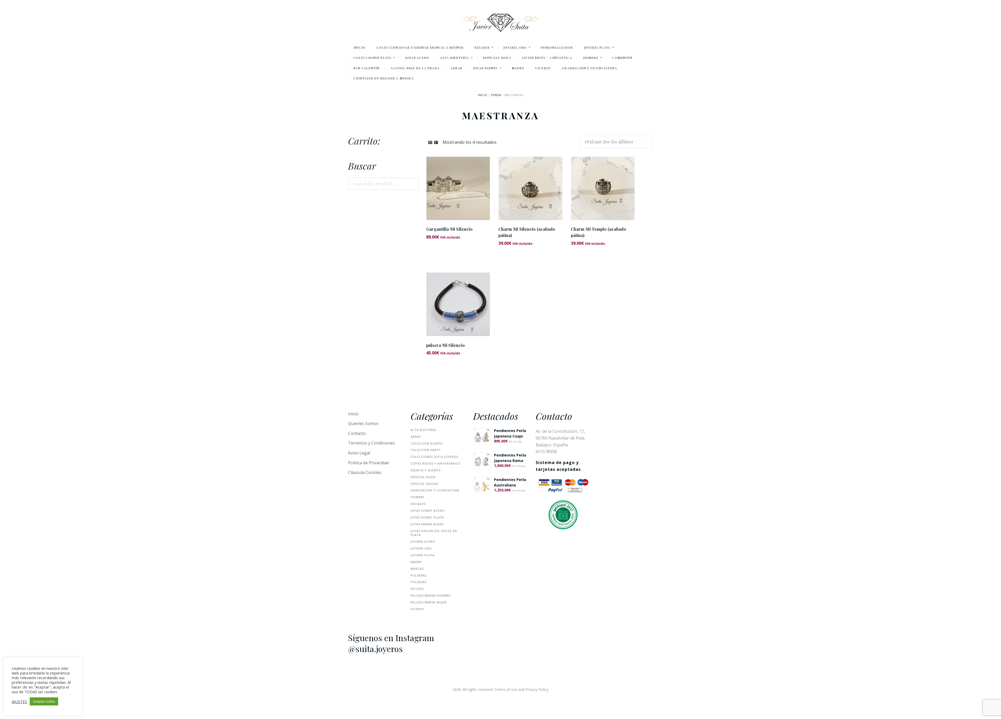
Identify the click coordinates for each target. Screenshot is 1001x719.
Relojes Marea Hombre (430, 595)
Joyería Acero (423, 541)
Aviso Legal (359, 453)
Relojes (417, 589)
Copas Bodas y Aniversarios (435, 463)
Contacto (357, 433)
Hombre (417, 497)
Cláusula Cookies (364, 472)
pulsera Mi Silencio (445, 345)
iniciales (418, 504)
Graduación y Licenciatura (435, 490)
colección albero (427, 443)
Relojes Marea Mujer (429, 602)
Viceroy (417, 609)
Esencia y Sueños (426, 470)
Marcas (417, 569)
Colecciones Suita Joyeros (434, 457)
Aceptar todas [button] (44, 701)
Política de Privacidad (368, 463)
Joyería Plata (423, 555)
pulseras (418, 575)
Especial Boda (423, 477)
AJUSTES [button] (19, 701)
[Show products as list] (436, 142)
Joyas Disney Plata (427, 517)
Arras (416, 437)
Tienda (496, 95)
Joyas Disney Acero (427, 510)
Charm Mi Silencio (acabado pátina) (526, 232)
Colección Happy (426, 450)
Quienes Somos (363, 423)
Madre (416, 562)
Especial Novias (424, 484)
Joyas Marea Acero (427, 524)
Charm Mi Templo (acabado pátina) (598, 232)
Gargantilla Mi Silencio (449, 229)
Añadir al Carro (458, 193)
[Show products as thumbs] (430, 142)
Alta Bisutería (423, 430)
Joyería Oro (421, 548)
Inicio (482, 95)
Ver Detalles (458, 181)
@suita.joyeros (375, 648)
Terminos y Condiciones (371, 443)
